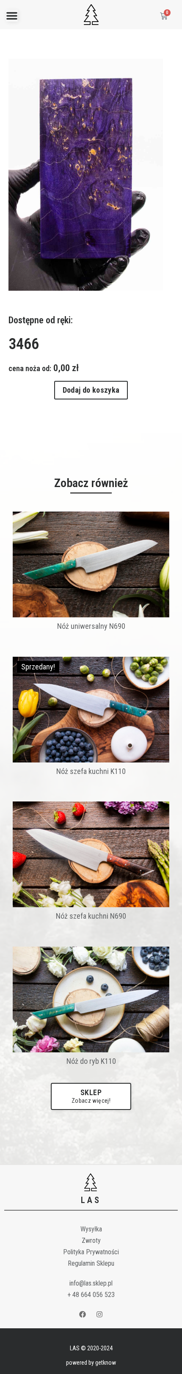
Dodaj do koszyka (91, 389)
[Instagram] (99, 1314)
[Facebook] (82, 1314)
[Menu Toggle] (12, 16)
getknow (105, 1362)
